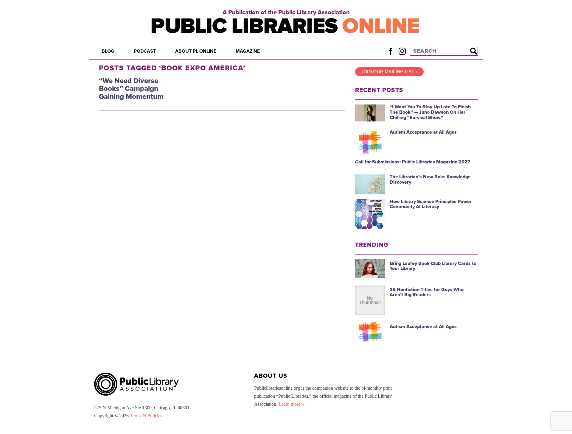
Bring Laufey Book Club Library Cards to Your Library (433, 266)
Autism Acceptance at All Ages (423, 132)
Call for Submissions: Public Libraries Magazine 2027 (412, 162)
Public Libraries (284, 26)
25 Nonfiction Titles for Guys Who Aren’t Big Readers (427, 292)
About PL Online (195, 51)
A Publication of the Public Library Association (286, 12)
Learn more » (291, 404)
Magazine (248, 51)
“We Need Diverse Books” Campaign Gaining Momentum (131, 89)
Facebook (390, 51)
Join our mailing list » (389, 72)
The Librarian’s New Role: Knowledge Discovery (430, 179)
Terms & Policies (146, 415)
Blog (108, 51)
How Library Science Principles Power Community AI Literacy (431, 204)
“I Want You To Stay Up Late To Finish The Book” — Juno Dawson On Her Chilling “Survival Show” (430, 112)
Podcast (145, 51)
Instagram (402, 51)
